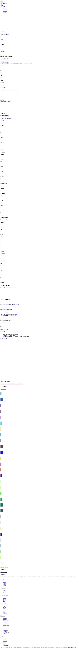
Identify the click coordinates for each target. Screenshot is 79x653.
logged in (7, 287)
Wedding (4, 613)
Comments (2, 44)
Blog (4, 601)
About (2, 636)
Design (5, 384)
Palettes (4, 583)
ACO (14, 384)
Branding (5, 618)
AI (16, 384)
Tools (4, 13)
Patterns (4, 584)
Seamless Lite (5, 630)
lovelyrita (3, 253)
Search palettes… (3, 3)
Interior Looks (6, 620)
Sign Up (2, 2)
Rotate (1, 34)
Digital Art (5, 607)
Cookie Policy (6, 645)
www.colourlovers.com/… (5, 101)
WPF (8, 384)
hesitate (2, 251)
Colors (4, 582)
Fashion (4, 608)
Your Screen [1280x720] (5, 314)
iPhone (16, 314)
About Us (5, 640)
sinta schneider (4, 219)
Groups (4, 599)
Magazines (5, 621)
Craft (4, 606)
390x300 (2, 315)
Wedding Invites (6, 625)
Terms (4, 643)
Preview (12, 314)
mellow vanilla (4, 217)
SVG (3, 384)
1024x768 (10, 315)
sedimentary (3, 183)
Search (1, 4)
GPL (18, 384)
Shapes (4, 585)
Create (1, 5)
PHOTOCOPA (5, 62)
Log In (1, 1)
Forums (4, 598)
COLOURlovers (3, 6)
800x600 (6, 315)
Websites (4, 624)
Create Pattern (6, 34)
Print (4, 611)
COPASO (5, 633)
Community (5, 9)
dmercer (3, 152)
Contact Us (5, 641)
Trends (4, 12)
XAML (10, 384)
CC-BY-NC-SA (3, 338)
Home (4, 609)
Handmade (5, 619)
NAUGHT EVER (4, 116)
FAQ (4, 644)
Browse (4, 8)
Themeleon (5, 631)
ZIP (22, 384)
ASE (12, 384)
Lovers (4, 600)
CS (1, 384)
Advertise (5, 638)
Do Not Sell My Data (71, 647)
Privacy (4, 642)
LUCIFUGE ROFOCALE (7, 118)
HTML (20, 384)
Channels (5, 11)
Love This (2, 51)
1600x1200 (15, 315)
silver (3, 185)
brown (2, 149)
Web (4, 612)
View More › (3, 389)
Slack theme (5, 317)
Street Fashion (6, 622)
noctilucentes (5, 58)
